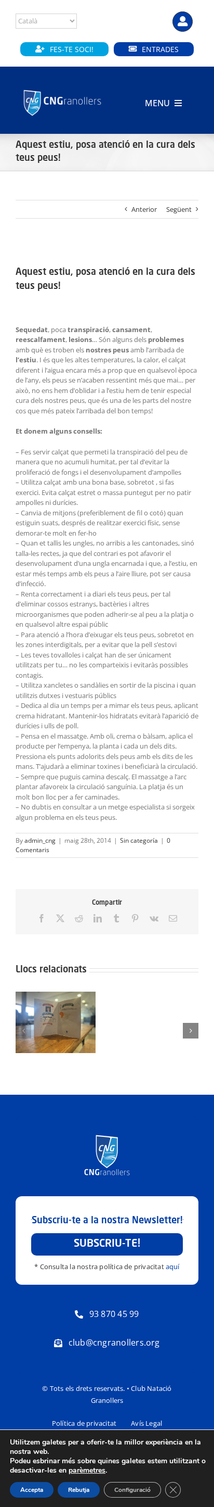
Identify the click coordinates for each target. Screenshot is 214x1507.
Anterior (144, 209)
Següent (179, 209)
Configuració (132, 1490)
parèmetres (87, 1470)
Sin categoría (139, 840)
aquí (173, 1266)
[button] (23, 1031)
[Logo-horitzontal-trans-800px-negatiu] (62, 90)
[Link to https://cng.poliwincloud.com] (182, 21)
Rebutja (78, 1490)
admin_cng (40, 840)
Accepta (31, 1490)
